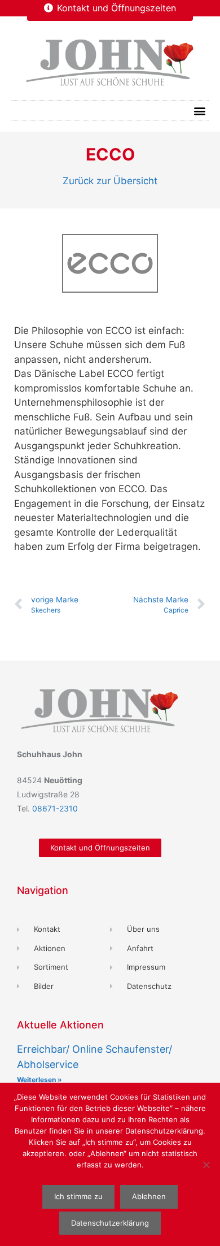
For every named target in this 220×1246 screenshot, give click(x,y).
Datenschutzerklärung (110, 1222)
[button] (199, 110)
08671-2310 (55, 808)
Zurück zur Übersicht (110, 180)
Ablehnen (149, 1196)
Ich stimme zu (78, 1196)
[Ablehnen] (206, 1164)
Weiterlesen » (39, 1079)
